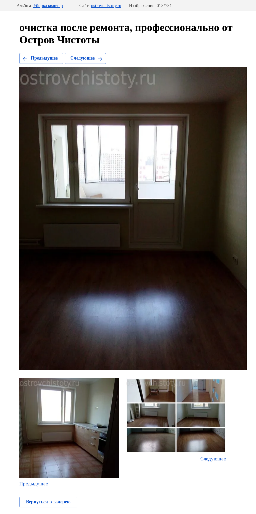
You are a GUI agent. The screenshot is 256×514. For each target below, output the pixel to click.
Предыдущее (44, 58)
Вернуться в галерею (48, 501)
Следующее (82, 58)
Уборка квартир (48, 5)
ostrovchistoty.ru (106, 5)
